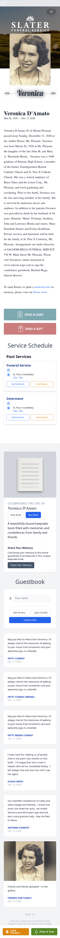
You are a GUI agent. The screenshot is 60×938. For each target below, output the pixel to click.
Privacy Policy (21, 923)
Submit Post (30, 620)
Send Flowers (42, 384)
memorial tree (42, 287)
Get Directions (18, 384)
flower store (40, 292)
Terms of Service (38, 923)
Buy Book (33, 514)
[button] (30, 861)
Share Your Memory (21, 565)
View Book (15, 514)
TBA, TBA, (18, 377)
